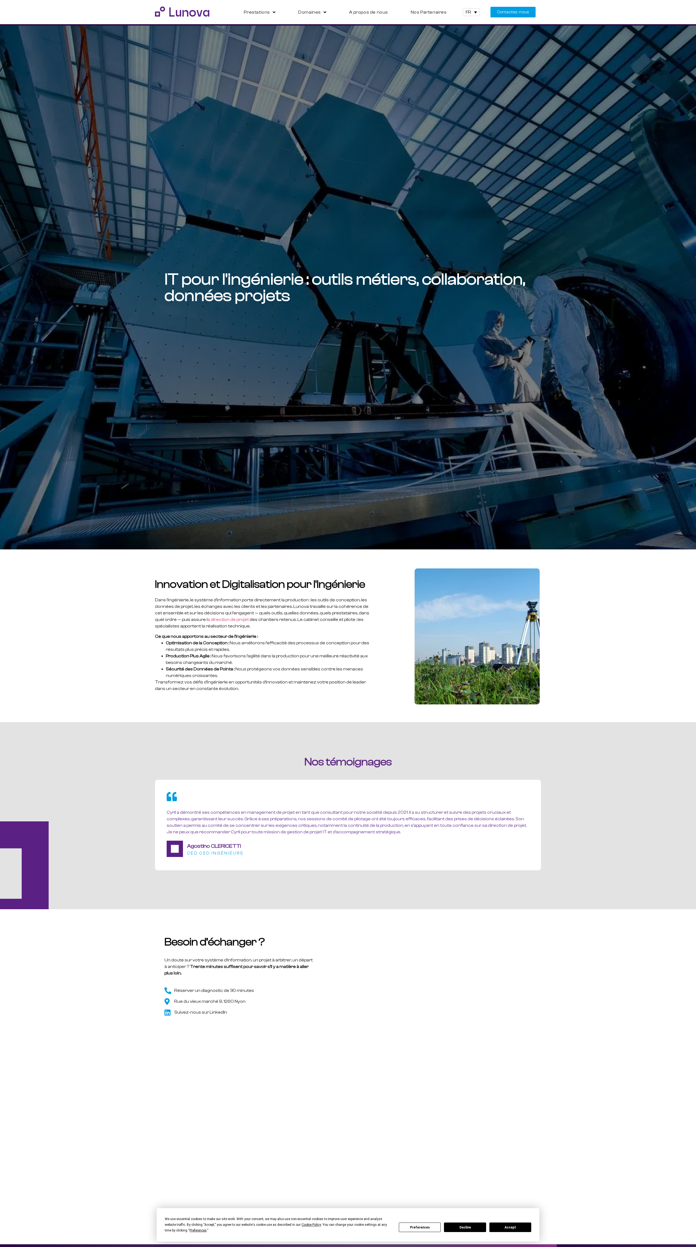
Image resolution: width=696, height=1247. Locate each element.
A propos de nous (368, 12)
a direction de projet (228, 619)
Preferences (420, 1227)
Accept (510, 1227)
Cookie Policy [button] (311, 1225)
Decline (465, 1227)
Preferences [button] (198, 1230)
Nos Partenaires (429, 12)
